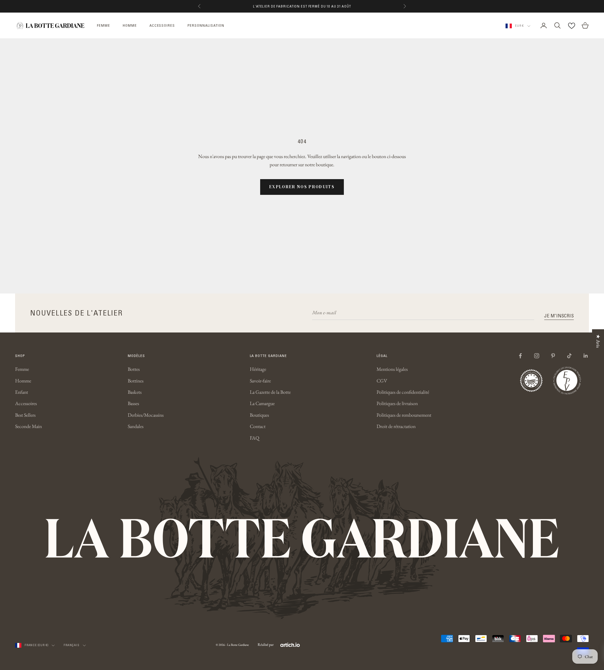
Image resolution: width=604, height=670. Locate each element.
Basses (133, 403)
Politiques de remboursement (404, 415)
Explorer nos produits (302, 186)
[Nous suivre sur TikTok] (569, 356)
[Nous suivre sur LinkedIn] (586, 356)
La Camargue (262, 403)
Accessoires (26, 403)
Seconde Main (28, 426)
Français (71, 645)
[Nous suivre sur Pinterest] (553, 356)
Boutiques (259, 415)
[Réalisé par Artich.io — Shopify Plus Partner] (290, 645)
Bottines (135, 380)
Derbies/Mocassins (146, 415)
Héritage (258, 369)
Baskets (135, 392)
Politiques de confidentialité (403, 392)
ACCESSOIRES (162, 25)
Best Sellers (25, 415)
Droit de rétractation (396, 426)
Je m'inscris (559, 315)
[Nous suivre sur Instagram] (537, 356)
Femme (22, 369)
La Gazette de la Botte (270, 392)
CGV (382, 380)
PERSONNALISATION (205, 25)
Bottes (134, 369)
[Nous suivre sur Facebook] (520, 356)
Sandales (135, 426)
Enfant (21, 392)
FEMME (103, 25)
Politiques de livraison (397, 403)
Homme (23, 380)
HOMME (130, 25)
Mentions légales (392, 369)
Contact (258, 426)
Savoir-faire (260, 380)
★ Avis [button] (598, 341)
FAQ (254, 438)
